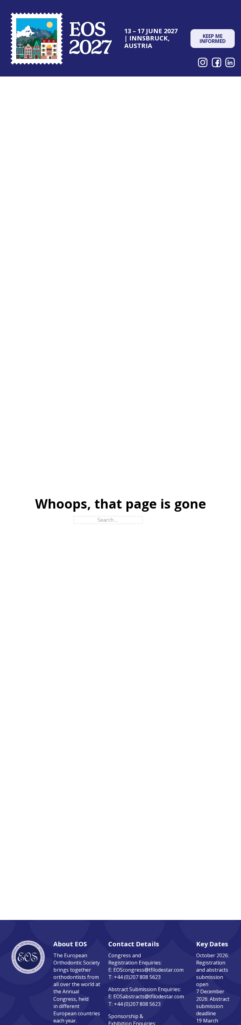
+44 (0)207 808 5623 (137, 977)
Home (16, 84)
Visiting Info (178, 88)
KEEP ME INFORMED (213, 39)
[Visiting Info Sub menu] (200, 88)
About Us (40, 88)
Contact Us (221, 88)
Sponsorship (131, 84)
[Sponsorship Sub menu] (157, 85)
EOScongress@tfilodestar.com (148, 969)
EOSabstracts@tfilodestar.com (148, 996)
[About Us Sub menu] (58, 88)
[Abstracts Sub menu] (104, 85)
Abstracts (82, 84)
